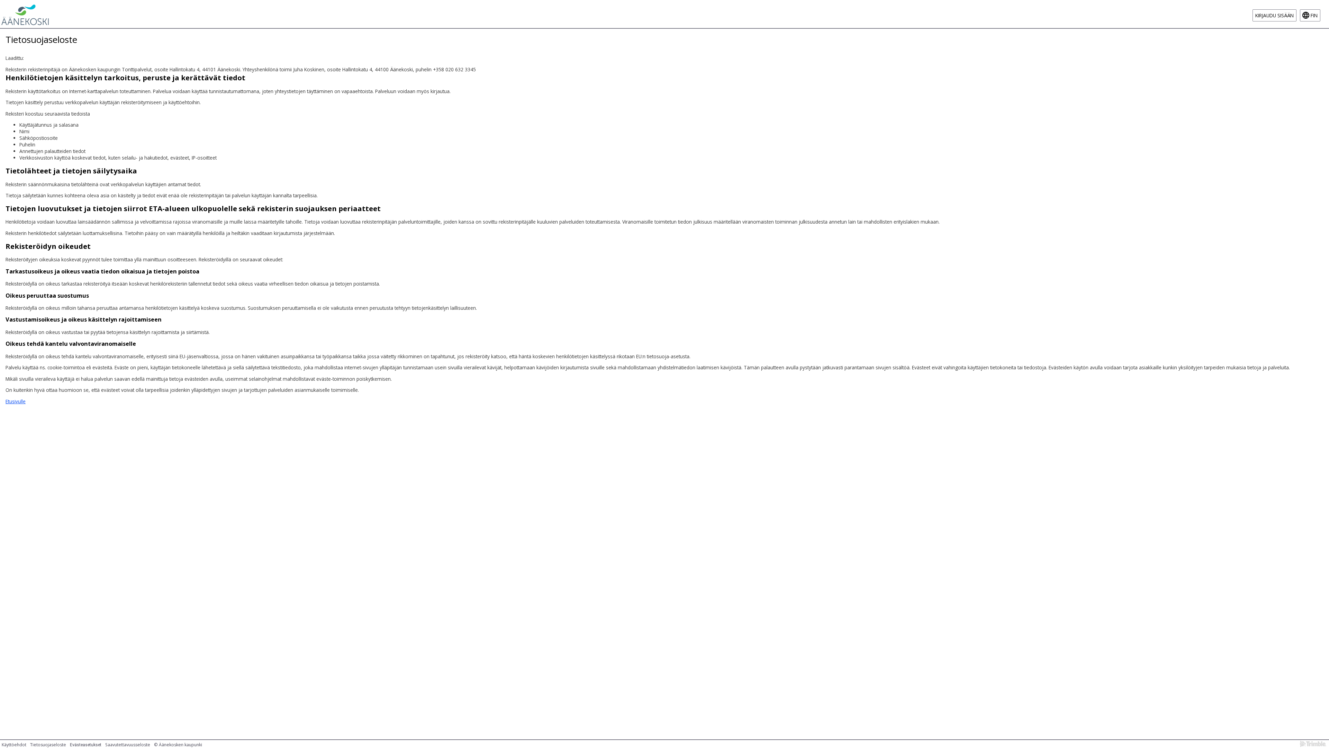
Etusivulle (16, 401)
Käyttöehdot (14, 745)
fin (1314, 15)
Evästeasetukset (85, 744)
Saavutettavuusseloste (127, 745)
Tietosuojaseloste (48, 745)
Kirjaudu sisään (1274, 15)
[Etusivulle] (25, 14)
